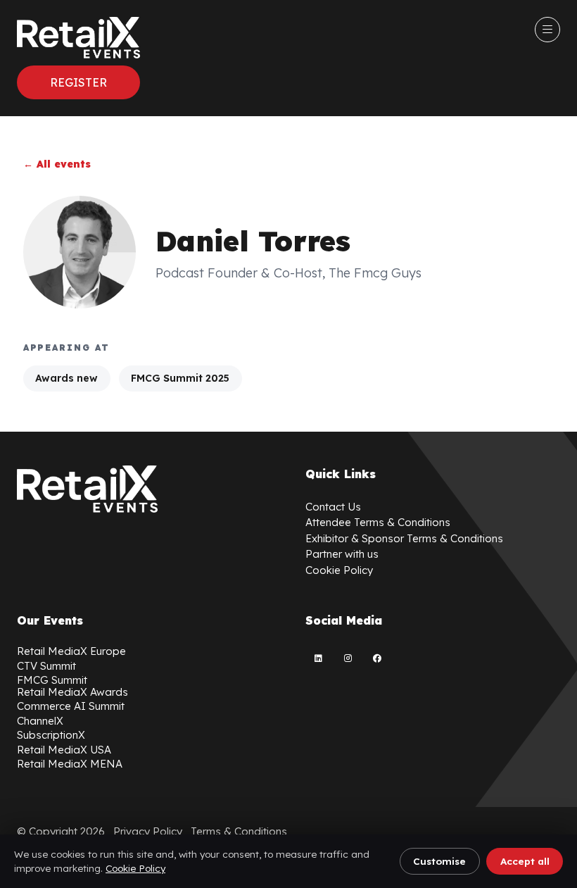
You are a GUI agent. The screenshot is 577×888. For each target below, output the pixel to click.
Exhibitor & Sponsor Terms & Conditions (404, 538)
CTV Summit (46, 666)
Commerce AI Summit (71, 706)
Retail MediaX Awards (72, 692)
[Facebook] (377, 658)
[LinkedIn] (318, 658)
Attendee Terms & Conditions (377, 522)
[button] (78, 82)
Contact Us (333, 506)
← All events (57, 164)
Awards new (66, 378)
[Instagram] (347, 658)
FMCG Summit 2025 (180, 378)
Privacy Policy (147, 831)
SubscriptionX (51, 735)
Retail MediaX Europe (71, 651)
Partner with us (342, 554)
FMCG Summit (52, 680)
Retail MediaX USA (64, 749)
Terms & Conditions (239, 831)
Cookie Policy (135, 868)
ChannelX (40, 720)
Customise (439, 861)
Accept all (525, 861)
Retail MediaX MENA (69, 763)
